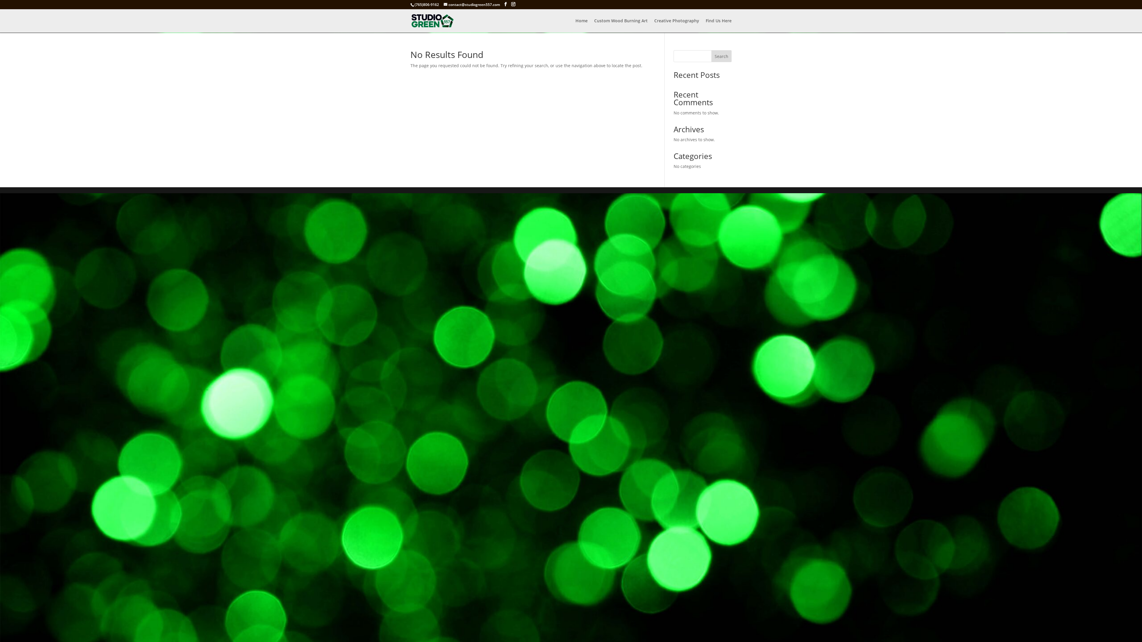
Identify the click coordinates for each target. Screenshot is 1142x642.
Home (581, 21)
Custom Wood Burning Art (621, 21)
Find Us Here (719, 21)
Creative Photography (676, 21)
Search (721, 56)
